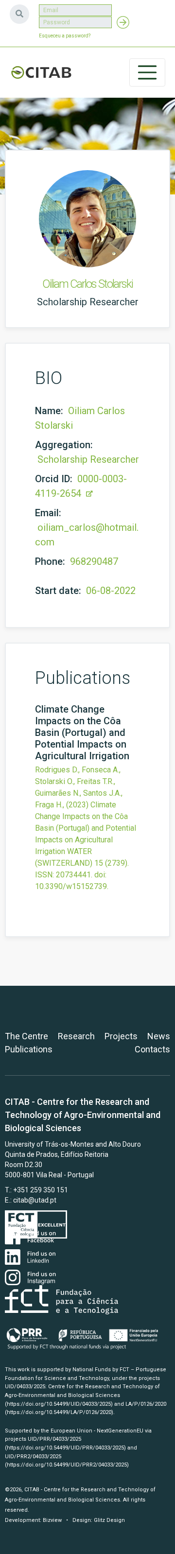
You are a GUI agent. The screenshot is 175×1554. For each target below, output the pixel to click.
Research (76, 1036)
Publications (28, 1049)
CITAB (41, 72)
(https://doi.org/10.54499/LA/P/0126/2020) (59, 1412)
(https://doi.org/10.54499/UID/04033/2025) (59, 1404)
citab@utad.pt (34, 1200)
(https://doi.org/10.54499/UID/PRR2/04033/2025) (67, 1465)
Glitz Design (109, 1520)
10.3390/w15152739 (71, 886)
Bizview (52, 1520)
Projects (121, 1036)
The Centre (26, 1036)
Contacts (152, 1049)
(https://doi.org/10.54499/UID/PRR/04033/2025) (65, 1448)
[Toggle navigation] (147, 72)
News (158, 1036)
